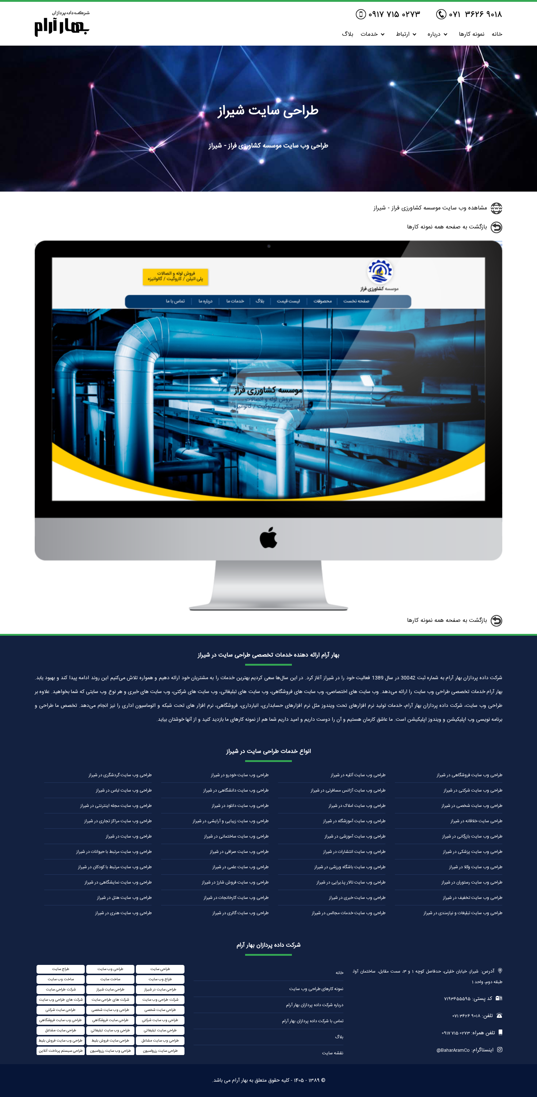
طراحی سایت (160, 969)
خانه (497, 34)
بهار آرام (240, 1080)
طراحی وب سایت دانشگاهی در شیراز (235, 790)
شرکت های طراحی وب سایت (61, 1000)
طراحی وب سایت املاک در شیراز (357, 805)
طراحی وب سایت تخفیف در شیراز (472, 897)
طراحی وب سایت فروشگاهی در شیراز (469, 775)
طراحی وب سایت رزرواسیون (110, 1051)
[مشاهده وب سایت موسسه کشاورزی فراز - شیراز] (268, 609)
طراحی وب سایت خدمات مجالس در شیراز (348, 913)
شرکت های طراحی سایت (110, 1000)
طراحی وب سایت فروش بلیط (61, 1041)
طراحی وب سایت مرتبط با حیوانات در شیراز (114, 851)
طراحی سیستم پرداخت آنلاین (61, 1051)
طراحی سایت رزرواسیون (160, 1051)
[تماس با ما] (469, 15)
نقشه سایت (332, 1053)
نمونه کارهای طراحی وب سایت (316, 989)
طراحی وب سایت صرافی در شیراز (239, 851)
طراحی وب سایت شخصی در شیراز (472, 805)
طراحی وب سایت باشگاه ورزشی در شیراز (350, 867)
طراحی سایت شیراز (110, 990)
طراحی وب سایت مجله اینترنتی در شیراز (116, 805)
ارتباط (403, 34)
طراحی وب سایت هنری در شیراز (123, 913)
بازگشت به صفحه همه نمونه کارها (447, 227)
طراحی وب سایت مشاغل (160, 1041)
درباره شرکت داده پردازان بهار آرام (314, 1005)
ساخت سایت (110, 979)
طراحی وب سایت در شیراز (129, 836)
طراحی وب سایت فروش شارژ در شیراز (235, 882)
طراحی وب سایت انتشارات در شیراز (354, 851)
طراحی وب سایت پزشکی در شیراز (472, 851)
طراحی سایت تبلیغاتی (160, 1031)
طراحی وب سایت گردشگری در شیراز (120, 775)
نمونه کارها (471, 34)
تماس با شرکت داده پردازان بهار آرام (312, 1021)
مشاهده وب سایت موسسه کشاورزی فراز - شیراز (430, 208)
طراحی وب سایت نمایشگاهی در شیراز (118, 882)
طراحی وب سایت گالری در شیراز (240, 913)
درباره (434, 34)
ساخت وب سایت (61, 979)
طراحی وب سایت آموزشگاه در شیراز (354, 821)
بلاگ (347, 34)
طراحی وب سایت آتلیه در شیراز (358, 775)
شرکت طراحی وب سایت (160, 1000)
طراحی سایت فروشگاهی (110, 1020)
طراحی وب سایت (110, 969)
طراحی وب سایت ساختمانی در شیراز (236, 836)
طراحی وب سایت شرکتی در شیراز (473, 790)
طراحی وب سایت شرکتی (160, 1020)
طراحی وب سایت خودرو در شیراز (239, 775)
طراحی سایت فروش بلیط (110, 1041)
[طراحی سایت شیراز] (62, 35)
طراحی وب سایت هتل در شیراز (124, 897)
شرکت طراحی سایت (61, 990)
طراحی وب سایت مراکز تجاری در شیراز (118, 821)
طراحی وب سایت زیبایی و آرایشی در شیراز (230, 821)
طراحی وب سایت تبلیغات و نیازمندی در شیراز (463, 913)
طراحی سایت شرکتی (61, 1010)
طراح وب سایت (160, 979)
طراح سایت (60, 969)
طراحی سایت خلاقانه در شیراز (476, 821)
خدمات (369, 34)
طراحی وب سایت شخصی (110, 1010)
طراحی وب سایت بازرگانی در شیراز (472, 836)
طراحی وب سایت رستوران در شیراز (472, 882)
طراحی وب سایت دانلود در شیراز (240, 805)
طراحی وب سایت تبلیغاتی (110, 1031)
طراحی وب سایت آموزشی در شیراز (355, 836)
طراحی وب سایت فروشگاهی (60, 1020)
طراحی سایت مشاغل (60, 1031)
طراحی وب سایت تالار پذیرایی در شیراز (351, 882)
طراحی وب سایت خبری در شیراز (357, 897)
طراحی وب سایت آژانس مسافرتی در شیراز (348, 790)
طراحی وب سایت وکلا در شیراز (475, 867)
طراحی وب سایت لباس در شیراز (124, 790)
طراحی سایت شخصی (160, 1010)
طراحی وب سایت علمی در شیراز (240, 867)
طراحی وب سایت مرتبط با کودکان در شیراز (115, 867)
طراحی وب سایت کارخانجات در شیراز (236, 897)
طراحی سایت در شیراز (160, 990)
